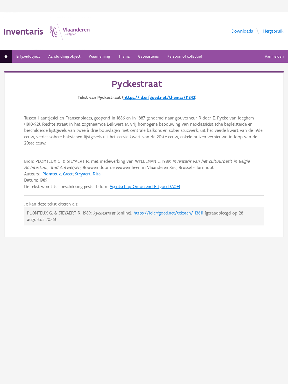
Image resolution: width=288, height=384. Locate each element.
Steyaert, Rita (88, 174)
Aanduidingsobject (64, 56)
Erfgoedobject (28, 56)
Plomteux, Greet (57, 174)
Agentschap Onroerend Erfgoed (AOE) (145, 186)
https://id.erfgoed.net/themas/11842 (159, 97)
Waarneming (99, 56)
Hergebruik (273, 30)
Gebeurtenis (148, 56)
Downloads (242, 30)
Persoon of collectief (184, 56)
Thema (124, 56)
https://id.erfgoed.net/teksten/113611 (168, 213)
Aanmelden (274, 56)
